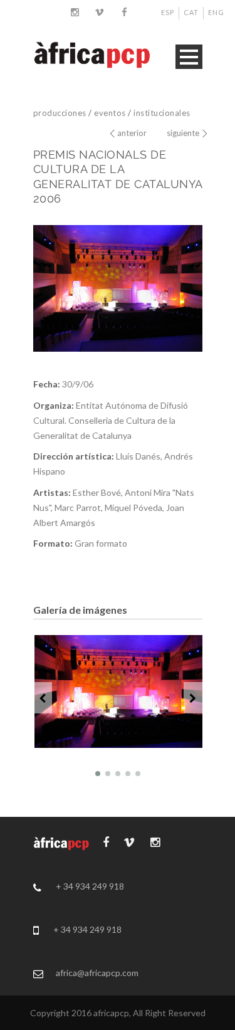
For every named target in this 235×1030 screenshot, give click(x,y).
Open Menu (188, 57)
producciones (59, 113)
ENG (216, 12)
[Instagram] (74, 12)
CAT (191, 12)
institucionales (162, 113)
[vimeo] (99, 12)
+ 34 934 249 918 (90, 886)
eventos (110, 113)
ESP (167, 12)
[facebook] (125, 12)
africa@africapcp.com (97, 972)
